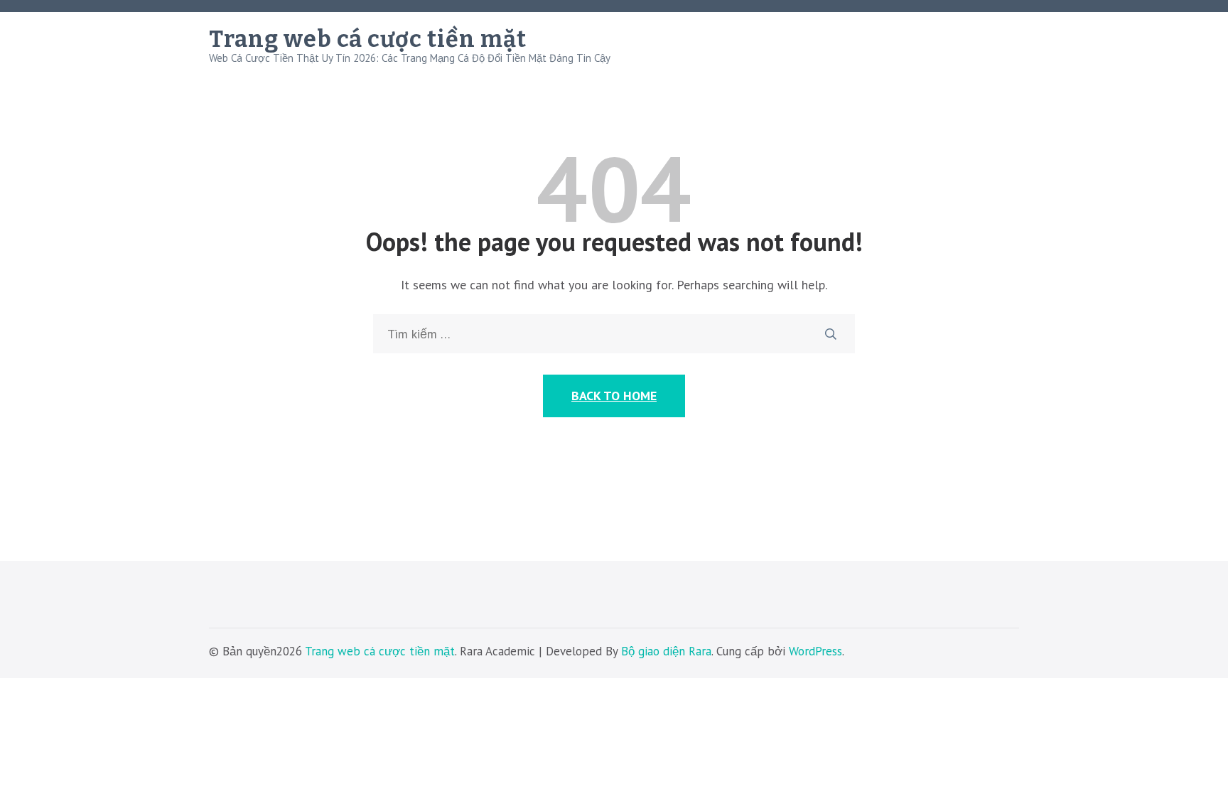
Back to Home (614, 395)
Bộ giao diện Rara (666, 651)
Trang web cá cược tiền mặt (368, 39)
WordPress (815, 651)
